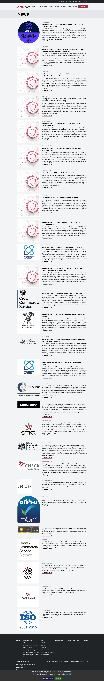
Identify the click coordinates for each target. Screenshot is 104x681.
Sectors (46, 6)
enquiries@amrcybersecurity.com (68, 1)
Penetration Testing (27, 640)
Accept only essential (48, 678)
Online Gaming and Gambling (47, 652)
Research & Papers (65, 6)
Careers (75, 6)
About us (33, 6)
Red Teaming (26, 649)
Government (43, 647)
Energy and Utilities (45, 654)
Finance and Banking (45, 644)
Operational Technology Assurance (31, 650)
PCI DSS (24, 642)
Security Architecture (27, 647)
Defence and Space (45, 649)
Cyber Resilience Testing (28, 655)
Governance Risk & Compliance (30, 645)
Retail (42, 640)
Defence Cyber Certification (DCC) (31, 654)
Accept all (58, 678)
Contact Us (83, 6)
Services (40, 6)
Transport (43, 642)
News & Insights (54, 6)
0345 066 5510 (83, 1)
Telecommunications (45, 650)
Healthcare (43, 645)
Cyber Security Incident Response (31, 652)
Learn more (68, 674)
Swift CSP (25, 644)
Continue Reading (47, 41)
